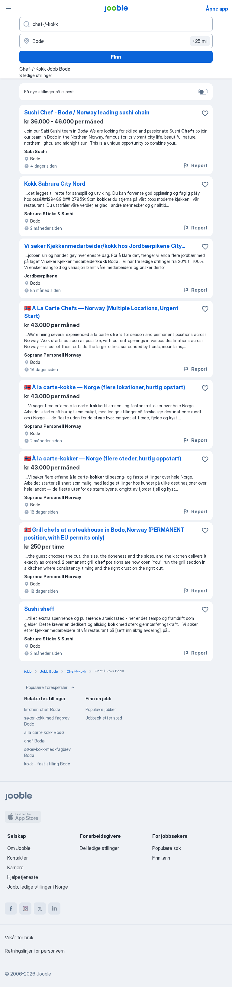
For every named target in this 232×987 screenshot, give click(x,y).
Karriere (15, 867)
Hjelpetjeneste (22, 877)
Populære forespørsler (46, 687)
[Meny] (8, 8)
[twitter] (40, 908)
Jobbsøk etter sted (103, 717)
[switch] (203, 92)
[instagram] (25, 908)
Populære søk (166, 848)
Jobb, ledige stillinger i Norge (37, 887)
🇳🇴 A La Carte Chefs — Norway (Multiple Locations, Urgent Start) (101, 312)
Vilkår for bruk (19, 937)
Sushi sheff (39, 609)
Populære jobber (100, 709)
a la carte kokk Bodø (44, 732)
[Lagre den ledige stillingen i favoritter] (205, 113)
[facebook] (11, 908)
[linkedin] (54, 908)
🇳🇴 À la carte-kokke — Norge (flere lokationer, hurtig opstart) (104, 387)
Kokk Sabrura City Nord (54, 184)
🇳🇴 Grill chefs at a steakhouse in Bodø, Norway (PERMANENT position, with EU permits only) (104, 534)
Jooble (44, 974)
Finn (116, 57)
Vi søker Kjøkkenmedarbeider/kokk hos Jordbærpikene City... (104, 246)
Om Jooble (19, 848)
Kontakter (17, 858)
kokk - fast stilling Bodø (47, 763)
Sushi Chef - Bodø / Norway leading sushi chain (87, 112)
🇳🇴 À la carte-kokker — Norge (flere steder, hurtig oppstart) (102, 458)
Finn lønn (161, 858)
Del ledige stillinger (99, 848)
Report (199, 165)
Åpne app (217, 9)
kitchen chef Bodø (42, 709)
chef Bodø (34, 740)
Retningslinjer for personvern (35, 951)
